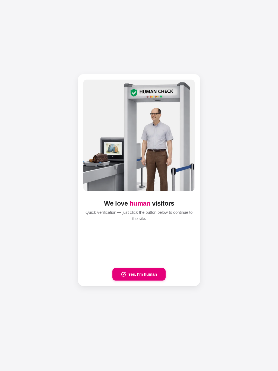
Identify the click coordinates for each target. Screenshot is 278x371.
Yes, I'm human (142, 274)
